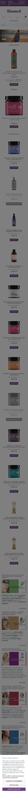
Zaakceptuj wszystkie (14, 789)
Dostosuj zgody (14, 785)
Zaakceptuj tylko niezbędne (14, 781)
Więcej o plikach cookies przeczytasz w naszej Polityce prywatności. (13, 776)
